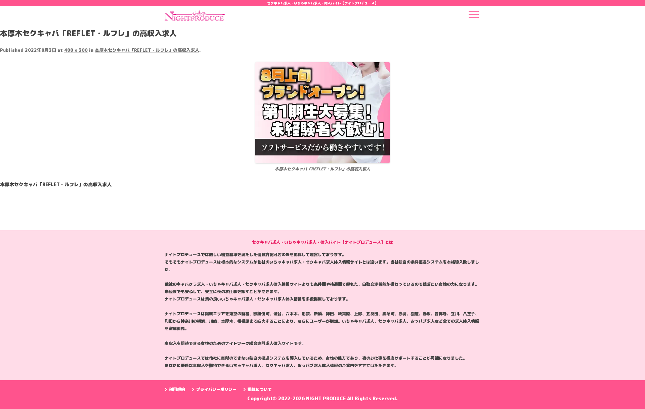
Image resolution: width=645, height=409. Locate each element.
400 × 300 (76, 50)
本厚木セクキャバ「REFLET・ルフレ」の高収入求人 (147, 50)
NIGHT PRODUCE (326, 398)
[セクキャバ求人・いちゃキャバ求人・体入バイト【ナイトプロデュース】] (195, 17)
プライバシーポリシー (216, 389)
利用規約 (177, 389)
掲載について (260, 389)
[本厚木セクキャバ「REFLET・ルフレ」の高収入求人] (322, 112)
